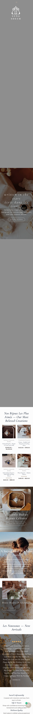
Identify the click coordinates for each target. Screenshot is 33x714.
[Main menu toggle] (16, 2)
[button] (9, 609)
